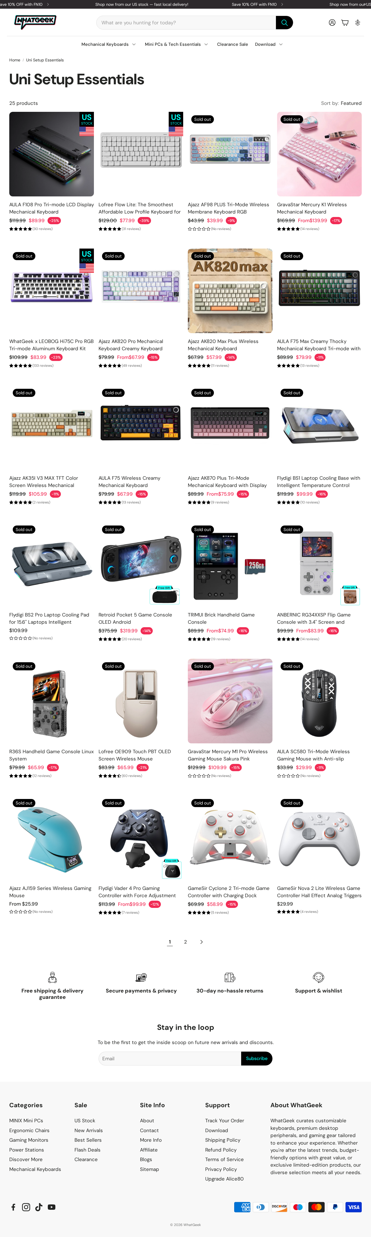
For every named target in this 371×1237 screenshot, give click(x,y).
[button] (195, 22)
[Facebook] (13, 1207)
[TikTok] (39, 1207)
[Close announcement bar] (365, 4)
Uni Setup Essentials (45, 60)
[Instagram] (26, 1207)
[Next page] (201, 942)
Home (14, 60)
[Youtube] (52, 1207)
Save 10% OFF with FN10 (254, 4)
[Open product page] (51, 154)
